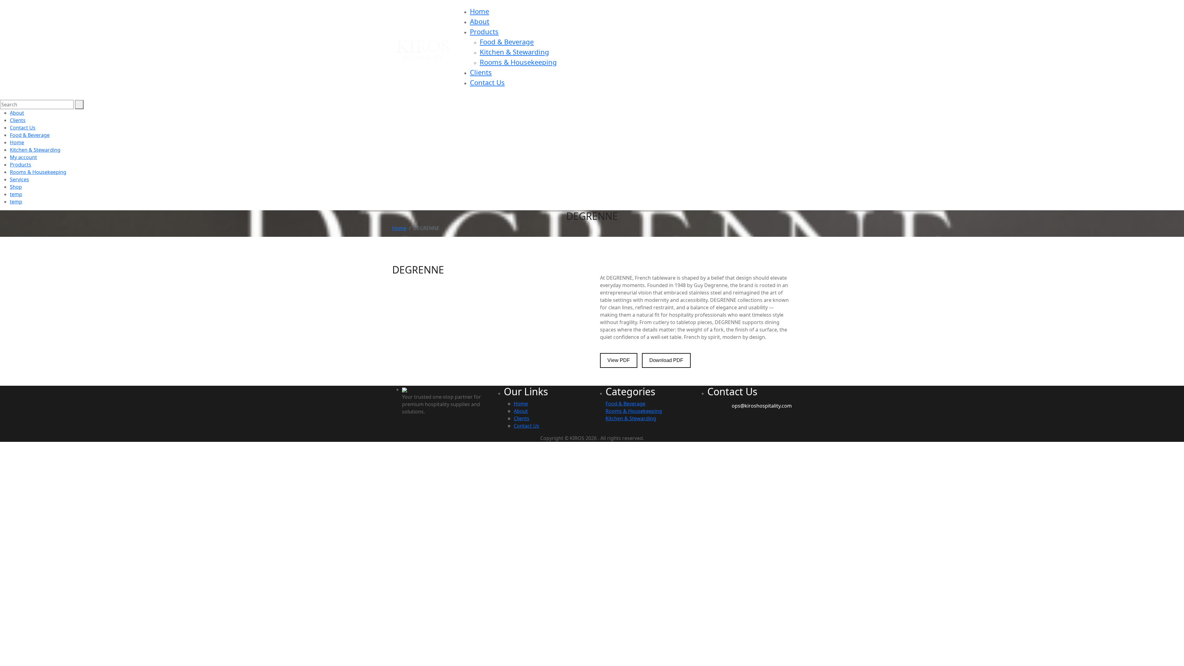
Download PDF (666, 360)
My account (23, 157)
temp (16, 194)
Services (19, 179)
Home (479, 11)
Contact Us (487, 82)
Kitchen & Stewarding (514, 51)
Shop (16, 186)
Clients (481, 72)
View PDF (618, 360)
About (479, 21)
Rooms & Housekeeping (518, 62)
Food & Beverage (507, 41)
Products (484, 31)
